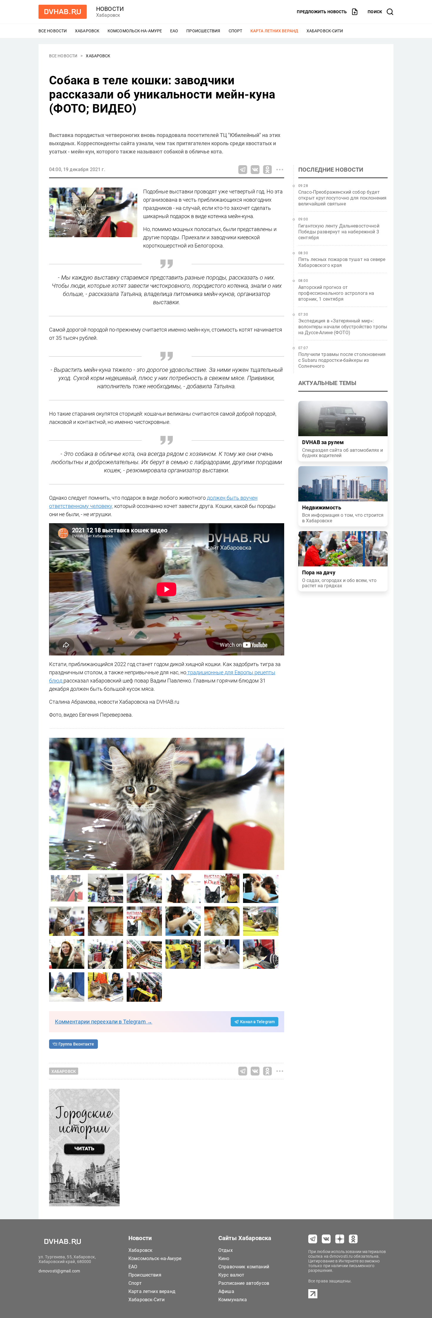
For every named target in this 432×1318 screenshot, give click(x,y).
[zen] (339, 1239)
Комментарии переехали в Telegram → (103, 1021)
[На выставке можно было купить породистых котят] (66, 954)
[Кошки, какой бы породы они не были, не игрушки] (222, 921)
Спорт (235, 31)
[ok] (353, 1239)
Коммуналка (232, 1299)
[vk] (326, 1239)
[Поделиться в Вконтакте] (255, 169)
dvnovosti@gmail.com (59, 1271)
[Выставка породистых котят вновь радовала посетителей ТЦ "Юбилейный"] (183, 888)
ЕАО (174, 31)
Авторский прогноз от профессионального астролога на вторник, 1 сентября (336, 293)
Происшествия (203, 31)
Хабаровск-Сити (325, 31)
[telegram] (312, 1239)
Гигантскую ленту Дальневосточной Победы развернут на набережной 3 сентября (338, 231)
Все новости (52, 31)
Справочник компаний (243, 1267)
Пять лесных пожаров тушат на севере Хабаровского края (341, 262)
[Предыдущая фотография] (278, 804)
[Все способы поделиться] (279, 169)
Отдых (225, 1250)
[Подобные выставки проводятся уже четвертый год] (260, 888)
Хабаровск (87, 31)
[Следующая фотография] (55, 804)
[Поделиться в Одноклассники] (267, 169)
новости (110, 8)
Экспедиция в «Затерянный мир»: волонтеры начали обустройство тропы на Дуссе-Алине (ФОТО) (342, 326)
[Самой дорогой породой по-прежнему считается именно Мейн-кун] (105, 888)
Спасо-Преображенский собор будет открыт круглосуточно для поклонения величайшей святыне (342, 198)
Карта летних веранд (274, 31)
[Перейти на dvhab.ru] (62, 12)
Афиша (226, 1291)
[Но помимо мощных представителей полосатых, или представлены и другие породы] (166, 804)
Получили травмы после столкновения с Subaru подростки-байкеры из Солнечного (342, 360)
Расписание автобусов (243, 1283)
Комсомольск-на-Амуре (135, 31)
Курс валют (231, 1275)
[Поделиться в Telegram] (242, 169)
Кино (224, 1258)
